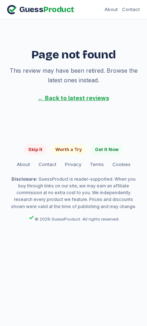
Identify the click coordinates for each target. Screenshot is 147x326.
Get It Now (107, 149)
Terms (97, 164)
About (111, 9)
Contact (131, 9)
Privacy (73, 164)
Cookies (121, 164)
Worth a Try (68, 149)
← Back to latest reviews (73, 98)
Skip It (35, 149)
